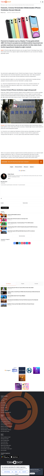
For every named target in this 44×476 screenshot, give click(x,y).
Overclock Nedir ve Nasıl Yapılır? (6, 448)
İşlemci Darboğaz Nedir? (5, 440)
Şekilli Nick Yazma (4, 407)
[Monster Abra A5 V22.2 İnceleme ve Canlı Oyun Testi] (4, 220)
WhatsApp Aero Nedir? (5, 438)
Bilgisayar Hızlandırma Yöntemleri (6, 426)
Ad (1, 198)
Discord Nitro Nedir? (4, 442)
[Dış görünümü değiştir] (40, 2)
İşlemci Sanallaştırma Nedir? (6, 437)
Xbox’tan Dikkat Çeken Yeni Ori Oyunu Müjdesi (16, 295)
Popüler (22, 283)
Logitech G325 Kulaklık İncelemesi (14, 214)
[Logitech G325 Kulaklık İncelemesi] (4, 215)
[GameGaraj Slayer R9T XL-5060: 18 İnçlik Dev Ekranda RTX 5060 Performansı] (4, 228)
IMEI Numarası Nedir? (4, 443)
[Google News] (22, 170)
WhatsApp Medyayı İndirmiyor (6, 429)
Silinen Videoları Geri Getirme (6, 421)
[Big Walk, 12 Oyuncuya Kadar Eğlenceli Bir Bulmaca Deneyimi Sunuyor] (4, 305)
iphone (32, 166)
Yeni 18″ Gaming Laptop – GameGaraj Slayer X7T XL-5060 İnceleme (20, 222)
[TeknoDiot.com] (6, 2)
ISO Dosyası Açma (4, 424)
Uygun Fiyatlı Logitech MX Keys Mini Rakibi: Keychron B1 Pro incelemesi (21, 230)
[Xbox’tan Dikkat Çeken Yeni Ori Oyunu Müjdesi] (4, 297)
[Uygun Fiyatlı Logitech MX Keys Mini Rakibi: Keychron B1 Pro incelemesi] (4, 232)
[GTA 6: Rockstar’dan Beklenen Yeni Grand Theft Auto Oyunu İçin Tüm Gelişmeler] (4, 301)
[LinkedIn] (9, 178)
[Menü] (42, 2)
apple (12, 166)
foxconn (26, 166)
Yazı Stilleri (3, 400)
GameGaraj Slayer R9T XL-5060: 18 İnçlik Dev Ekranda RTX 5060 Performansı (22, 226)
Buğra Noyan (4, 12)
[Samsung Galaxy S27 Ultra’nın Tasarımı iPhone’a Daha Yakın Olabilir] (4, 288)
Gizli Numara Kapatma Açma (6, 419)
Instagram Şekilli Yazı (4, 410)
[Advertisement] (22, 62)
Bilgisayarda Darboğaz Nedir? (6, 445)
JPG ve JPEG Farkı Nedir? (5, 447)
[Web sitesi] (8, 178)
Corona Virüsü (19, 166)
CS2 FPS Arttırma (4, 405)
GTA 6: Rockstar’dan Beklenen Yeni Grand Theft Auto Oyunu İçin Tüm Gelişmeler (23, 299)
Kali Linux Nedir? (3, 450)
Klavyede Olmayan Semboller (6, 412)
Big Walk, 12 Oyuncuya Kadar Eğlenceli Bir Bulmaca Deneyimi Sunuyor (21, 303)
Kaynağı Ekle (32, 473)
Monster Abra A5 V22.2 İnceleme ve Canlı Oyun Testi (18, 218)
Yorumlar (36, 283)
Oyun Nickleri (3, 402)
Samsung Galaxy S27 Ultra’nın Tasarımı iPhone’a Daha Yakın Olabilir (21, 287)
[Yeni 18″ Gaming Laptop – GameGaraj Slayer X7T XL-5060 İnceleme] (4, 224)
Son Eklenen (8, 283)
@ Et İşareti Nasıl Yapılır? (5, 431)
